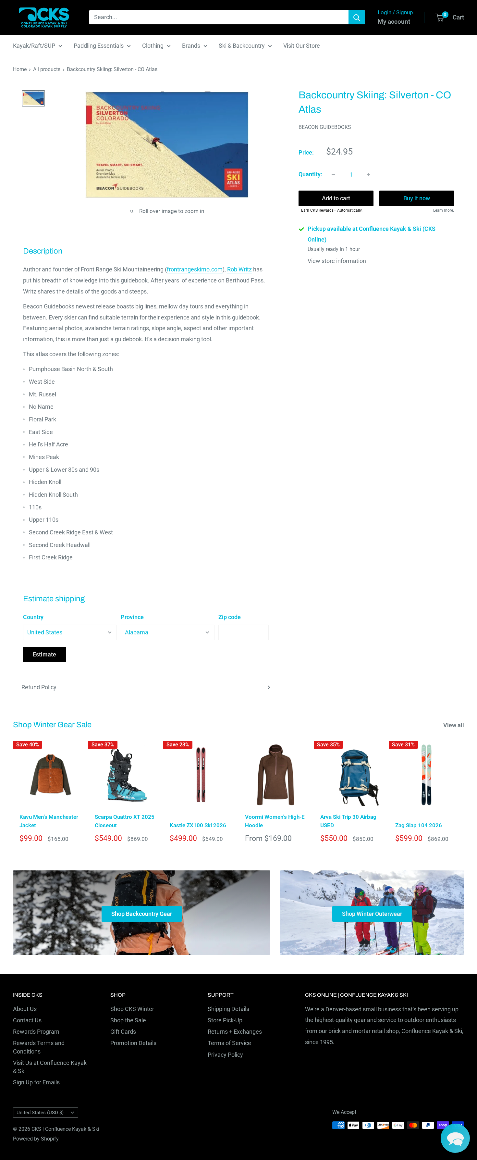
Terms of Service (229, 1043)
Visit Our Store (301, 45)
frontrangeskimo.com (195, 269)
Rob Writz (239, 269)
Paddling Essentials (99, 45)
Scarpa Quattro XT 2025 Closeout (124, 821)
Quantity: (310, 174)
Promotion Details (133, 1043)
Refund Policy (38, 687)
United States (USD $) (40, 1113)
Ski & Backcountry (242, 45)
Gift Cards (123, 1031)
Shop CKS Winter (132, 1008)
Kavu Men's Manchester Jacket (48, 821)
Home (20, 69)
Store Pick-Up (225, 1020)
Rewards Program (36, 1031)
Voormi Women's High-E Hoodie (275, 821)
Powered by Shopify (36, 1139)
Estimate (44, 654)
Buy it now (416, 198)
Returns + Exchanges (235, 1031)
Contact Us (27, 1020)
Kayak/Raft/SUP (34, 45)
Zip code (229, 617)
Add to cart (336, 198)
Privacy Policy (225, 1054)
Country (33, 617)
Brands (191, 45)
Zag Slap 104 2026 (418, 825)
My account (394, 21)
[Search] (357, 17)
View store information (337, 260)
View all (454, 725)
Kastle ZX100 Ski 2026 (198, 825)
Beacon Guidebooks (325, 127)
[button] (455, 1138)
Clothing (153, 45)
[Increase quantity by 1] (368, 174)
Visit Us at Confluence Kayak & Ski (50, 1066)
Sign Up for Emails (36, 1082)
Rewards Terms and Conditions (39, 1047)
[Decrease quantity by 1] (333, 174)
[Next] (464, 794)
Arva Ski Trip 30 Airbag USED (348, 821)
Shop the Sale (128, 1020)
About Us (25, 1008)
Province (132, 617)
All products (46, 69)
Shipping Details (228, 1008)
